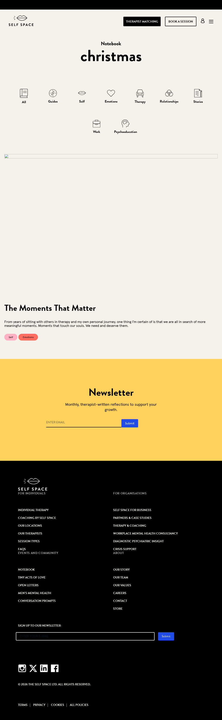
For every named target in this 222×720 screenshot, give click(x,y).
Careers (119, 593)
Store (117, 609)
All (24, 102)
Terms (23, 705)
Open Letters (28, 585)
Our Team (120, 578)
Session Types (29, 541)
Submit (129, 423)
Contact (120, 601)
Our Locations (30, 526)
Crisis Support (124, 549)
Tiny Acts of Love (32, 578)
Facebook (55, 668)
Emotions (111, 101)
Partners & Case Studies (132, 518)
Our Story (121, 570)
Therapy (140, 101)
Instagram (22, 668)
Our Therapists (30, 534)
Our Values (122, 585)
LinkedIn (44, 668)
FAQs (22, 549)
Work (96, 131)
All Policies (79, 705)
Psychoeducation (125, 131)
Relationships (169, 101)
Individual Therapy (33, 510)
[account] (203, 21)
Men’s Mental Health (34, 593)
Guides (53, 101)
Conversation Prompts (37, 601)
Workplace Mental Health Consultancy (145, 534)
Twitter (33, 668)
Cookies (57, 705)
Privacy (39, 705)
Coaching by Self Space (37, 518)
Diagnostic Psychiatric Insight (138, 541)
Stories (198, 101)
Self (82, 101)
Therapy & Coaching (129, 526)
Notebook (26, 570)
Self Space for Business (132, 510)
